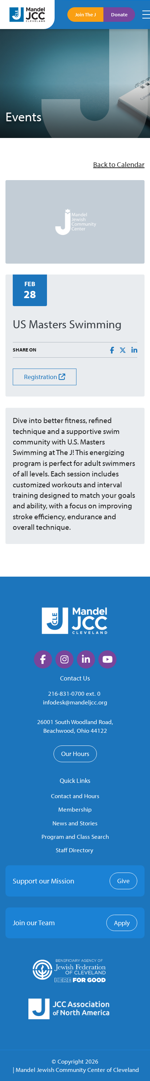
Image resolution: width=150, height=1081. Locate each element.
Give (123, 881)
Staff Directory (74, 850)
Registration (41, 377)
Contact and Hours (75, 796)
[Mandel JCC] (27, 14)
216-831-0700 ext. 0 (74, 693)
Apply (122, 923)
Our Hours (75, 753)
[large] (43, 659)
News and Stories (75, 823)
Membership (75, 809)
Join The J (85, 14)
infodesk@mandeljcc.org (75, 702)
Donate (119, 14)
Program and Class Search (75, 836)
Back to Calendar (119, 164)
